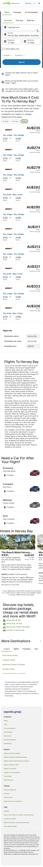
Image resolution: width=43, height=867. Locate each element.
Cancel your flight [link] (10, 819)
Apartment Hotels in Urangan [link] (13, 664)
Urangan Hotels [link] (8, 669)
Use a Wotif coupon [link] (10, 826)
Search (21, 62)
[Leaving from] (21, 27)
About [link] (6, 721)
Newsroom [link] (7, 736)
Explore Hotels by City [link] (11, 765)
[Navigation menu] (39, 3)
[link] (21, 620)
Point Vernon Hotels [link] (10, 655)
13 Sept (30, 42)
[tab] (6, 12)
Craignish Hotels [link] (8, 660)
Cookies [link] (6, 793)
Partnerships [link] (8, 732)
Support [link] (6, 811)
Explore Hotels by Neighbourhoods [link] (15, 757)
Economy (18, 55)
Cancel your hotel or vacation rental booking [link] (18, 815)
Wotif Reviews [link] (8, 780)
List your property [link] (10, 728)
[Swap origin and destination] (37, 30)
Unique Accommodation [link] (12, 772)
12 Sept (11, 42)
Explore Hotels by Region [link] (12, 753)
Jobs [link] (5, 724)
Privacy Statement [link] (10, 790)
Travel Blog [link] (7, 776)
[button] (21, 641)
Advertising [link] (7, 743)
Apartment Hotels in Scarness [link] (13, 673)
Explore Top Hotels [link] (10, 768)
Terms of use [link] (8, 797)
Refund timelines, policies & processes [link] (16, 822)
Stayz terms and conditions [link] (13, 801)
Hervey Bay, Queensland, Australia (23, 35)
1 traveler (6, 55)
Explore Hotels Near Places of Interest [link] (16, 761)
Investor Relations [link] (10, 740)
